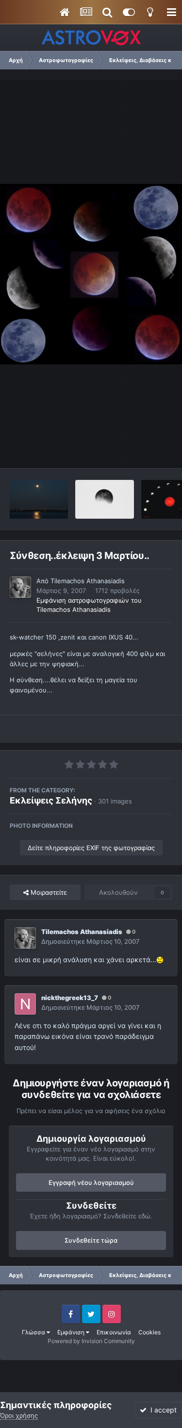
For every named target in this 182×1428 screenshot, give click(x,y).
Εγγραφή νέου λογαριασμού (91, 1182)
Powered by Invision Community (91, 1341)
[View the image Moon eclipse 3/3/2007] (104, 499)
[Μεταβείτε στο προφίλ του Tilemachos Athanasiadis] (20, 587)
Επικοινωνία (114, 1332)
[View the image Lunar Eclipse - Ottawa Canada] (39, 499)
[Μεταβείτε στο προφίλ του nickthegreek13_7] (25, 1004)
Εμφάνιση (71, 1332)
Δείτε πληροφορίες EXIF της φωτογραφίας (91, 848)
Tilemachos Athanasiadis (87, 581)
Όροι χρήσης (19, 1415)
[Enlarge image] (160, 959)
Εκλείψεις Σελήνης (51, 800)
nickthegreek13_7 (69, 997)
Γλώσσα (34, 1332)
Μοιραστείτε (48, 892)
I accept (162, 1410)
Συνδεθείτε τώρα (91, 1240)
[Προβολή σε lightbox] (91, 274)
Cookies (149, 1332)
